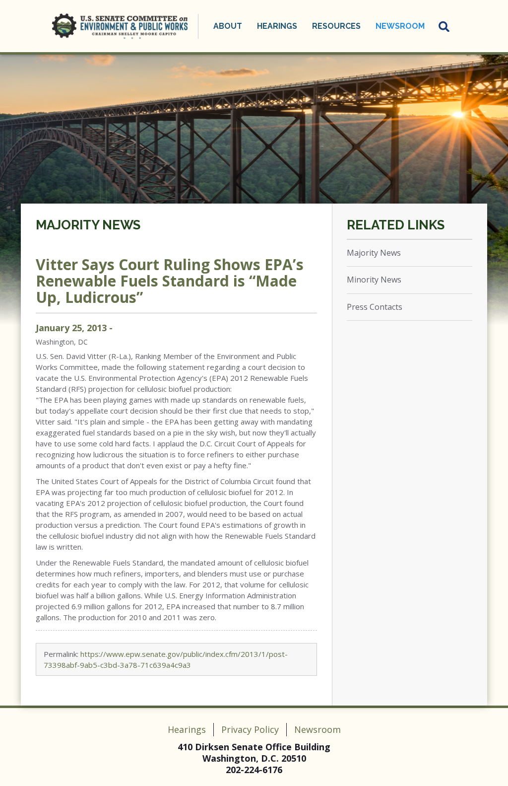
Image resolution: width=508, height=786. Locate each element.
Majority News (88, 224)
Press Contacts (374, 306)
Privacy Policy (250, 729)
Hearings (187, 729)
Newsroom (317, 729)
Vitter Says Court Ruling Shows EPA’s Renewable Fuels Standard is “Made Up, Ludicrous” (170, 280)
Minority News (374, 279)
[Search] (444, 26)
